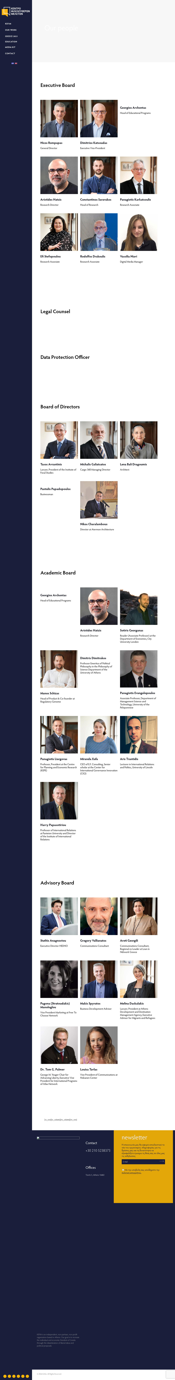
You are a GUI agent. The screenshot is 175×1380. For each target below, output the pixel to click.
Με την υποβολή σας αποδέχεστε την (140, 1171)
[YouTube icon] (14, 1376)
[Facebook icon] (5, 1376)
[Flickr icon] (18, 1376)
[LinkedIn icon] (22, 1376)
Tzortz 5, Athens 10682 (95, 1175)
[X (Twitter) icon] (9, 1376)
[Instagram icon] (27, 1376)
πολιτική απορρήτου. (131, 1172)
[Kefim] (16, 11)
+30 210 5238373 (98, 1150)
